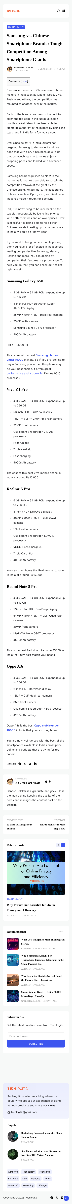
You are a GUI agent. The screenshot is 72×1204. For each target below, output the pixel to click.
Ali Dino (25, 969)
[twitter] (25, 763)
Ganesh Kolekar (23, 67)
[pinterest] (30, 763)
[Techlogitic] (13, 11)
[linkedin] (35, 763)
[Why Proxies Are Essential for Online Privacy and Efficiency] (36, 873)
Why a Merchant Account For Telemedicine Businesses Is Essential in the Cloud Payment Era (42, 959)
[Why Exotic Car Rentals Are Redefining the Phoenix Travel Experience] (13, 980)
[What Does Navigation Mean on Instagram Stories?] (13, 944)
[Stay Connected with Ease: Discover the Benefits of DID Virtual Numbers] (13, 1154)
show (24, 81)
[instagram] (62, 1197)
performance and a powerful (25, 373)
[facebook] (19, 763)
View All (62, 932)
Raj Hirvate (13, 916)
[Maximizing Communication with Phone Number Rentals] (13, 1136)
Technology (16, 27)
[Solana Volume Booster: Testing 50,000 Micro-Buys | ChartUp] (13, 996)
